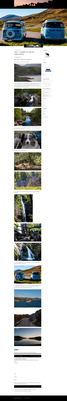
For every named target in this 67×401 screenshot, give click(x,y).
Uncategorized (21, 352)
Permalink (34, 352)
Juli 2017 (44, 101)
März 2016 (44, 105)
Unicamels (45, 62)
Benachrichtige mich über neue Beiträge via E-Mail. (23, 391)
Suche (44, 73)
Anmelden (44, 115)
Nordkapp (47, 94)
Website (15, 379)
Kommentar (16, 362)
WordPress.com (28, 398)
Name (15, 373)
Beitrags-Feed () (45, 116)
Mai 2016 (44, 103)
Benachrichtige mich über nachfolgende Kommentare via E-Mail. (25, 389)
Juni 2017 (44, 102)
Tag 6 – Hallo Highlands (46, 86)
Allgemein (44, 110)
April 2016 (44, 104)
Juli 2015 (44, 106)
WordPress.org (45, 118)
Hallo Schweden (48, 96)
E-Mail (15, 376)
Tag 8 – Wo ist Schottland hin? (47, 84)
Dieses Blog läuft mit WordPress (17, 398)
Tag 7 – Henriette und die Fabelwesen (47, 85)
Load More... (48, 69)
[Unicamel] (33, 6)
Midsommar (50, 95)
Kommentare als (45, 117)
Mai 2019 (44, 100)
